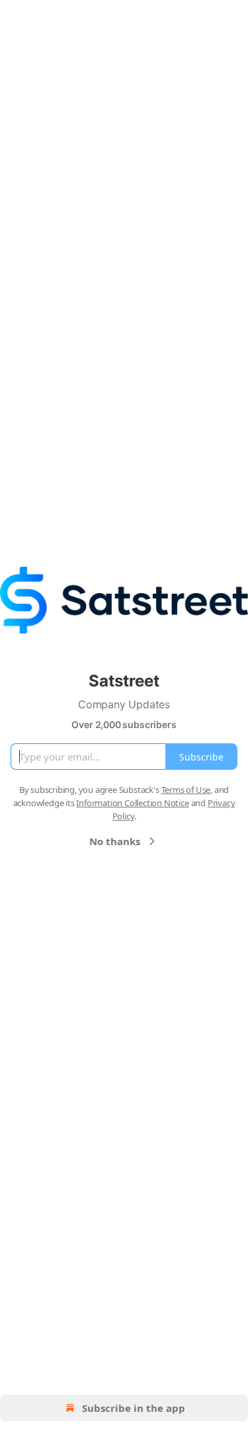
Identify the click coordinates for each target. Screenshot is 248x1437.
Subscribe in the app (133, 1408)
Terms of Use (186, 790)
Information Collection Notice (132, 803)
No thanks (114, 841)
